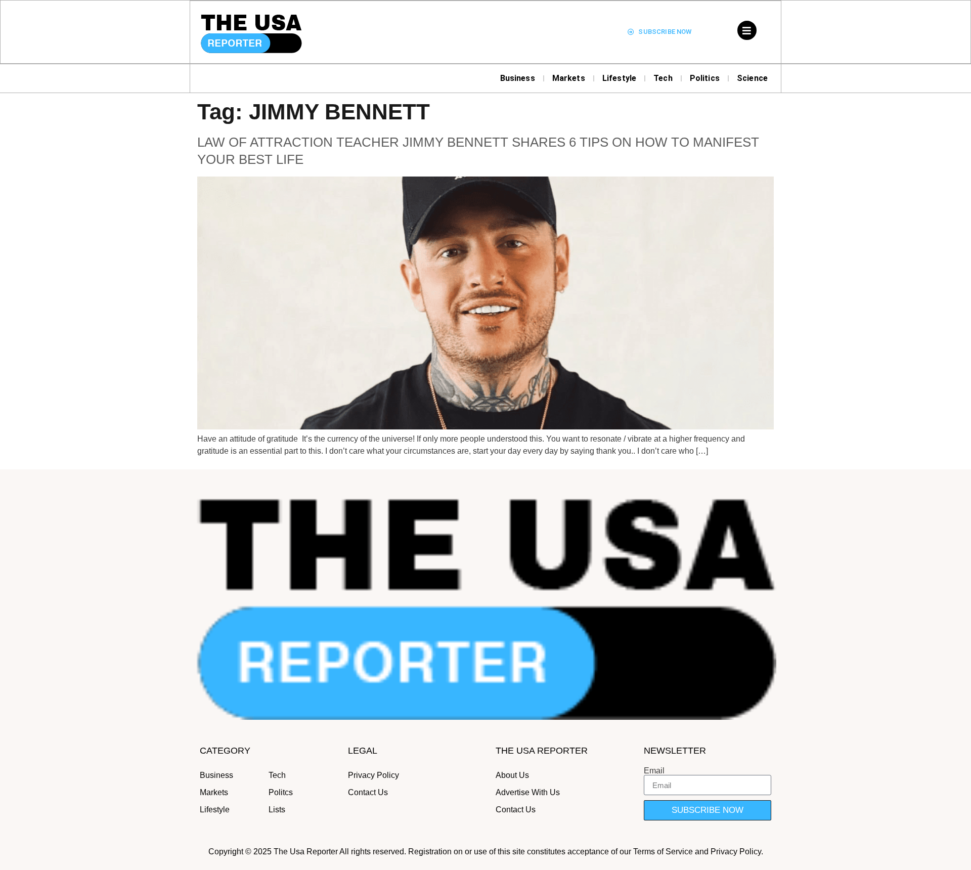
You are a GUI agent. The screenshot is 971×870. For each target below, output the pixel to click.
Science (752, 78)
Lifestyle (619, 78)
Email (654, 771)
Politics (705, 78)
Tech (663, 78)
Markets (568, 78)
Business (517, 78)
